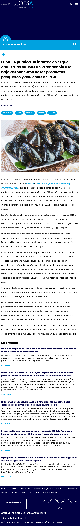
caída (19, 113)
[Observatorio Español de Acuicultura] (26, 4)
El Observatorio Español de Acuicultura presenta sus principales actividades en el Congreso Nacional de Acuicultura (35, 403)
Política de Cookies (9, 522)
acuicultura (7, 113)
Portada (5, 489)
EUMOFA (52, 113)
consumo (29, 113)
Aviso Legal (24, 522)
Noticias (14, 489)
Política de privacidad (53, 522)
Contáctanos (13, 502)
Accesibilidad (36, 522)
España (41, 113)
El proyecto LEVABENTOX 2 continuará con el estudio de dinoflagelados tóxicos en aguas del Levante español (39, 459)
